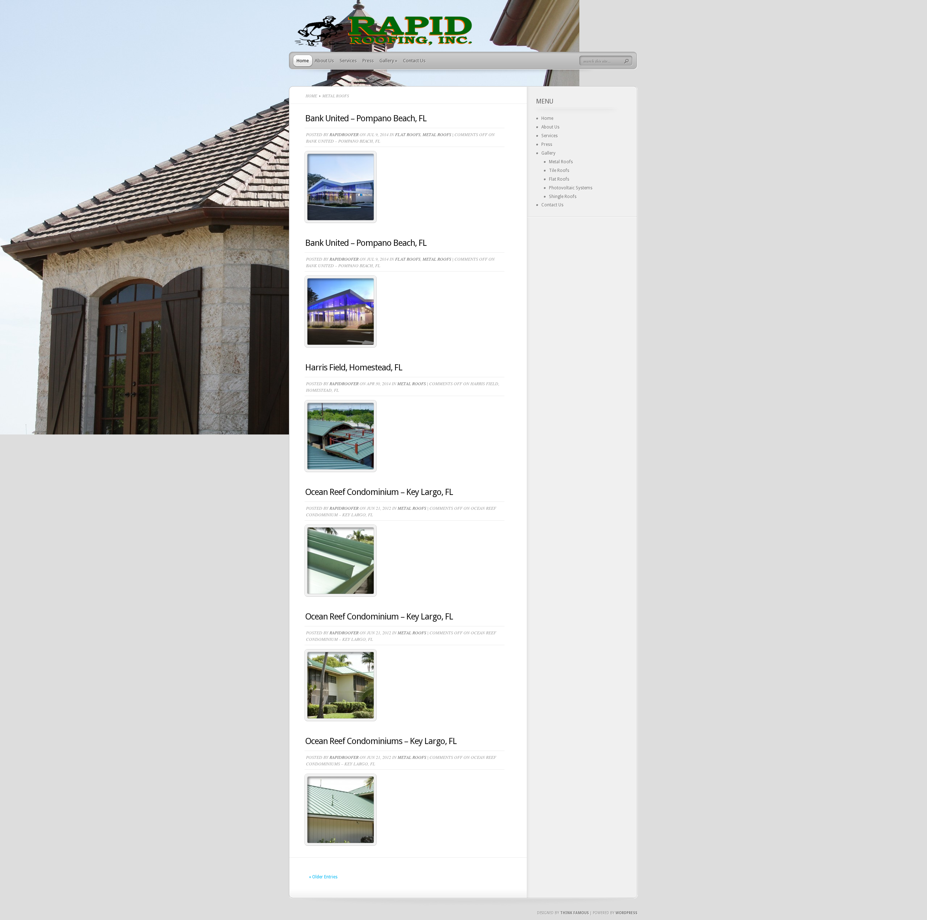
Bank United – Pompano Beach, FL (366, 118)
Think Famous (574, 913)
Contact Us (414, 60)
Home (303, 60)
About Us (324, 60)
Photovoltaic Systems (570, 187)
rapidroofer (344, 134)
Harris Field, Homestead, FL (353, 367)
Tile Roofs (559, 170)
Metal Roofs (437, 134)
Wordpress (626, 913)
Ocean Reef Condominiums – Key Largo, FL (381, 741)
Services (348, 60)
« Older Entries (323, 876)
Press (368, 60)
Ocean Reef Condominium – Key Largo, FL (379, 492)
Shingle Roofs (562, 196)
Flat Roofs (407, 134)
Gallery (388, 60)
